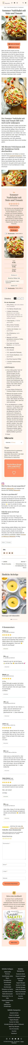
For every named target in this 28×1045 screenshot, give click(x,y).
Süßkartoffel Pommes (7, 973)
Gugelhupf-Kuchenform (15, 155)
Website (5, 878)
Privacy (22, 1041)
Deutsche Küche (20, 974)
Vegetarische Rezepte (20, 979)
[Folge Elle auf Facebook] (4, 553)
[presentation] (14, 596)
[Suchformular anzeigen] (23, 3)
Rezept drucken (15, 47)
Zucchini (20, 996)
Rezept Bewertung (7, 836)
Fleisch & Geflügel (20, 976)
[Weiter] (24, 598)
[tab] (12, 619)
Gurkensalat (7, 984)
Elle (4, 550)
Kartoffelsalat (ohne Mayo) (7, 977)
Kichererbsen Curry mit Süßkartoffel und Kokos (20, 564)
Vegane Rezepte (20, 983)
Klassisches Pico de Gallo (7, 997)
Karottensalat (7, 987)
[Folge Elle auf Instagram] (7, 553)
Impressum (14, 1042)
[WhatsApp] (12, 3)
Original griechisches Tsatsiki (7, 1001)
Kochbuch (20, 998)
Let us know (10, 467)
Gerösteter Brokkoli (7, 991)
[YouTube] (15, 1039)
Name (5, 864)
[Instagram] (17, 3)
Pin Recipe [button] (14, 230)
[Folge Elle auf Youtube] (9, 553)
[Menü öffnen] (25, 2)
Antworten (5, 648)
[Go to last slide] (4, 598)
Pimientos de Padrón (7, 989)
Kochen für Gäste (20, 985)
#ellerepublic (16, 490)
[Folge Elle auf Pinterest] (12, 553)
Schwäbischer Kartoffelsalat (7, 981)
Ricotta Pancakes (6, 563)
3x (20, 298)
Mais (3, 542)
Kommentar (6, 843)
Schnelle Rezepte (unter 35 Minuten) (21, 988)
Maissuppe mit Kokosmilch (10, 616)
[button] (10, 204)
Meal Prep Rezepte (21, 991)
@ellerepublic (10, 488)
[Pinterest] (12, 1039)
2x (17, 298)
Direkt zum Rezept (14, 44)
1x (15, 298)
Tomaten (8, 542)
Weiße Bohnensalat (7, 994)
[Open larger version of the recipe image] (14, 247)
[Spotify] (18, 1039)
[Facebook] (14, 3)
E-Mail (5, 871)
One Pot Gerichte (20, 994)
